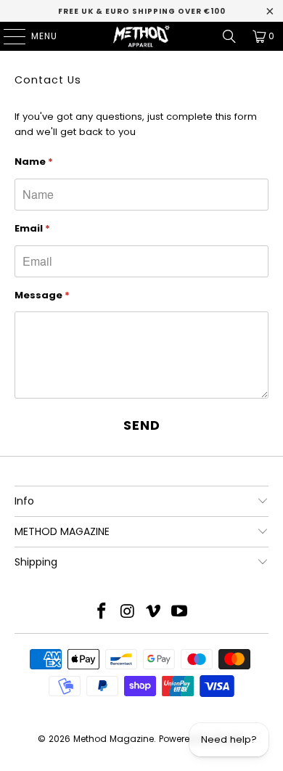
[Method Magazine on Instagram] (128, 612)
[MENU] (7, 36)
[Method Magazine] (142, 36)
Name (34, 161)
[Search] (229, 36)
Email (32, 228)
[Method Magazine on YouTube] (180, 612)
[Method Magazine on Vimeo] (154, 612)
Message (42, 295)
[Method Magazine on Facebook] (102, 612)
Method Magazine (113, 739)
